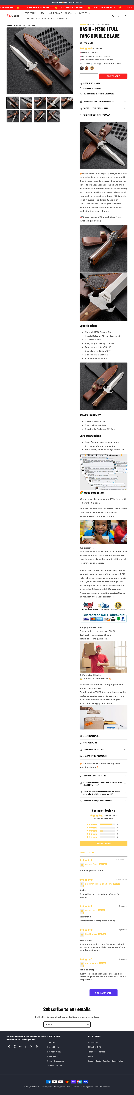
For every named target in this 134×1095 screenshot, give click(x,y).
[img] (86, 860)
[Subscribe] (87, 1024)
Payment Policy (54, 1052)
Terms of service (73, 1087)
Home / (10, 25)
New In (17, 25)
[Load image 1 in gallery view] (13, 103)
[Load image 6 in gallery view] (13, 116)
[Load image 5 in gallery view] (67, 103)
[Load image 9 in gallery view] (53, 116)
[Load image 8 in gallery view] (40, 116)
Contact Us (93, 1042)
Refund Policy (53, 1047)
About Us (51, 1042)
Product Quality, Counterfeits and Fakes (105, 1061)
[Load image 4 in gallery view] (53, 103)
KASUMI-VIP (34, 1087)
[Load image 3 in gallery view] (40, 103)
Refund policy (47, 1087)
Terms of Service (54, 1065)
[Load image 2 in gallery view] (26, 103)
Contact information (102, 1087)
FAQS (90, 1056)
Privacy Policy (53, 1056)
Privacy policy (59, 1087)
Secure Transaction (56, 1061)
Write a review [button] (103, 843)
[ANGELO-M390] (86, 68)
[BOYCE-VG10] (92, 68)
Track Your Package (96, 1052)
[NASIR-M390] (81, 68)
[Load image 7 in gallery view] (26, 116)
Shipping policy (87, 1087)
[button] (70, 13)
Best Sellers (29, 25)
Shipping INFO (94, 1047)
